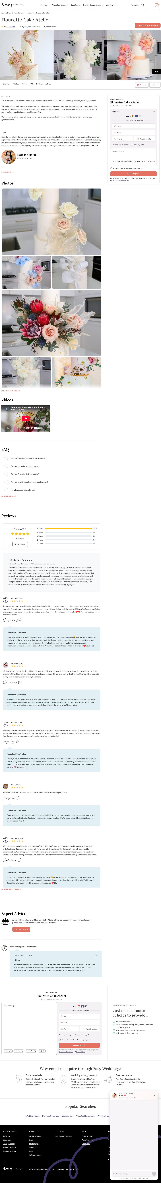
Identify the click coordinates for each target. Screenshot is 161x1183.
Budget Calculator (9, 1147)
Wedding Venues (32, 1116)
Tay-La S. (12, 742)
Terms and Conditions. (66, 1052)
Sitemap (60, 1169)
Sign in (128, 116)
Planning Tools (10, 1131)
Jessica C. (12, 798)
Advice (48, 84)
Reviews (39, 84)
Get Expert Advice (21, 929)
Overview (6, 84)
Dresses (32, 1140)
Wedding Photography (85, 1116)
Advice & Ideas (87, 1136)
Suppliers (33, 1131)
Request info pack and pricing (147, 25)
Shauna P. (12, 682)
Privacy (69, 1169)
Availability (128, 161)
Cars (31, 1151)
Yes (135, 144)
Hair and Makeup (35, 1155)
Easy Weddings (6, 13)
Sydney (30, 13)
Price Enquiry (141, 161)
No (142, 144)
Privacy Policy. (124, 180)
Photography (34, 1144)
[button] (44, 5)
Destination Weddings (64, 1136)
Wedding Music (104, 1116)
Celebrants (33, 1147)
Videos (24, 84)
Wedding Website (9, 1151)
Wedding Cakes (19, 13)
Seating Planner (8, 1144)
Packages (117, 161)
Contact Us (86, 1144)
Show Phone (51, 26)
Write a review (20, 544)
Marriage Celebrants (50, 1116)
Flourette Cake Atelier (42, 13)
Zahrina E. (12, 860)
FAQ (31, 84)
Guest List (7, 1140)
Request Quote (133, 174)
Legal (77, 1169)
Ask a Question (87, 1140)
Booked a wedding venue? (121, 145)
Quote (151, 161)
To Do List (6, 1136)
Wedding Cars (68, 1116)
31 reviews (10, 26)
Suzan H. (12, 620)
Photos (16, 84)
